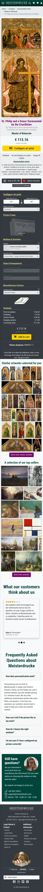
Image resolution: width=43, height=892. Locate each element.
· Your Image (27, 830)
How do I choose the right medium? (17, 731)
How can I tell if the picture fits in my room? (21, 719)
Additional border (8, 206)
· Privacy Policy (8, 839)
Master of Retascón (11, 12)
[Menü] (2, 3)
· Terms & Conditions (10, 836)
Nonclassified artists (24, 9)
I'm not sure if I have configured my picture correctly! (21, 742)
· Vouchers (26, 842)
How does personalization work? (20, 676)
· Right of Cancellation (11, 842)
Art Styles (12, 9)
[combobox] (21, 209)
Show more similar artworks (21, 455)
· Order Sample (28, 844)
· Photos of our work (29, 839)
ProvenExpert (17, 633)
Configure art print (23, 148)
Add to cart (22, 336)
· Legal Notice (8, 833)
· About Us (7, 847)
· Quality (26, 836)
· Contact (6, 830)
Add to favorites (33, 181)
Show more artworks (21, 575)
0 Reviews (26, 185)
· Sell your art (27, 833)
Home (4, 9)
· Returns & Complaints (11, 844)
